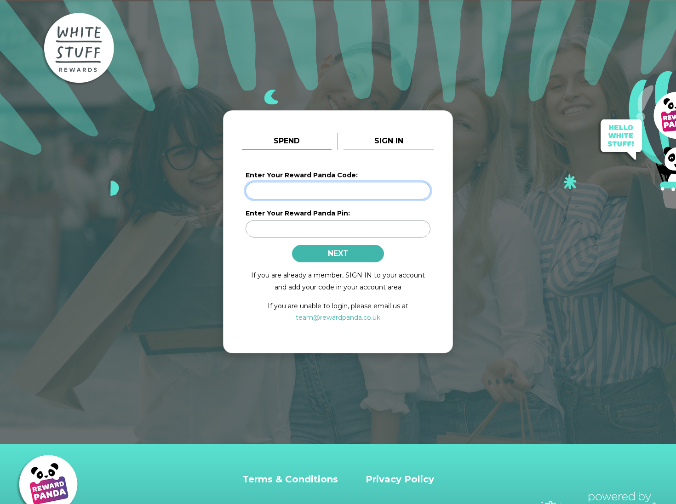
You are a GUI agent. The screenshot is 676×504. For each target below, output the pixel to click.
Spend (287, 140)
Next (338, 253)
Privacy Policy (400, 479)
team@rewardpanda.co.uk (338, 317)
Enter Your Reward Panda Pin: (298, 213)
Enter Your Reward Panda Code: (302, 175)
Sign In (388, 140)
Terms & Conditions (290, 479)
